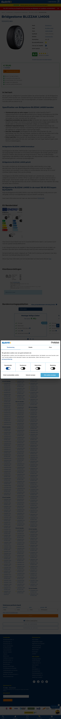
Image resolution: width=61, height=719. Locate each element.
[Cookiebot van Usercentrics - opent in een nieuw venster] (52, 343)
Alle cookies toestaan (50, 375)
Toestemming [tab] (10, 347)
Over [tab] (50, 347)
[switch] (23, 368)
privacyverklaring (7, 359)
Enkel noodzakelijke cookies (11, 375)
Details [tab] (30, 347)
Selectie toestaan (30, 375)
